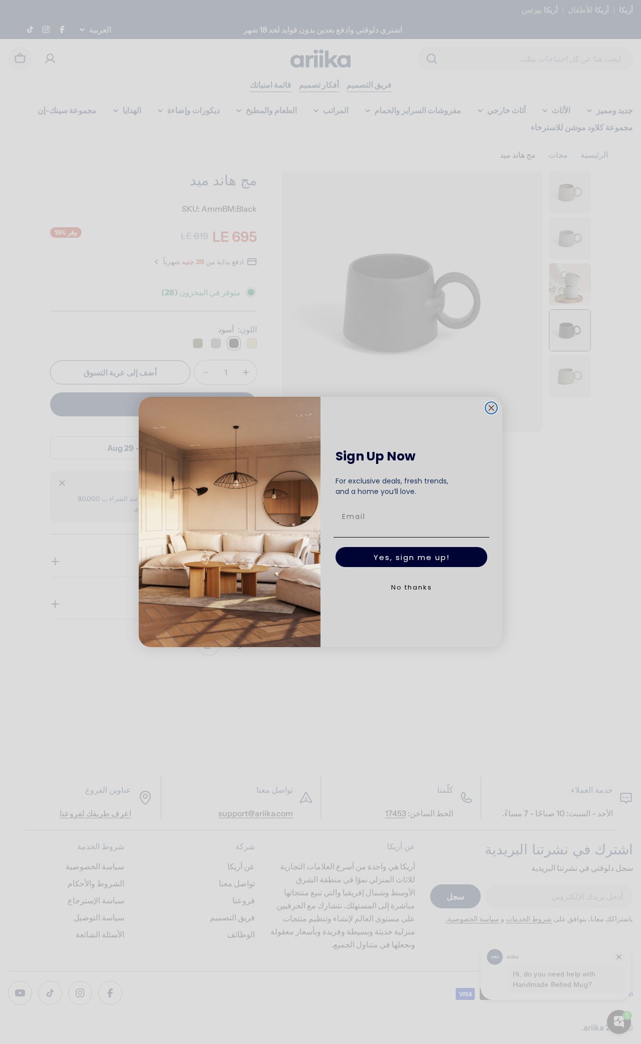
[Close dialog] (491, 408)
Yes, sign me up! (412, 557)
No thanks (411, 587)
